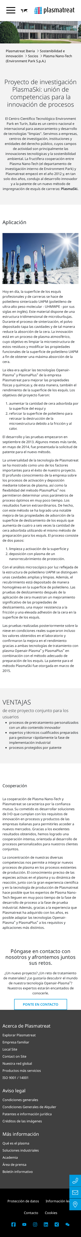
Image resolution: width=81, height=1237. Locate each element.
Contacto (31, 1212)
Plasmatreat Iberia (21, 51)
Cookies (51, 1212)
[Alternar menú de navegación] (10, 10)
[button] (24, 11)
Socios (33, 56)
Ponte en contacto (40, 1004)
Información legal (60, 1201)
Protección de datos (23, 1201)
